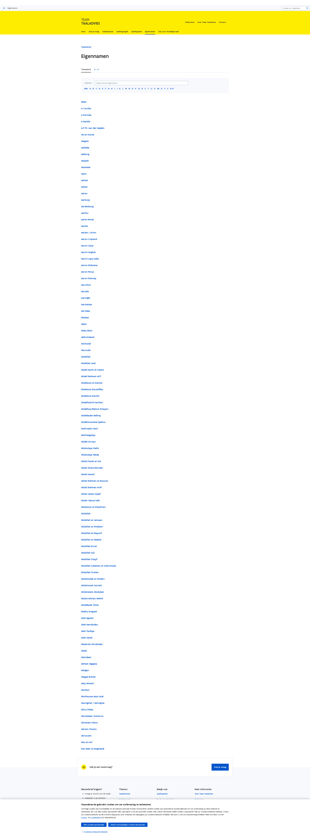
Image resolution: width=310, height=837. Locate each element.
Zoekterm (88, 83)
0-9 (172, 88)
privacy (84, 817)
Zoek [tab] (104, 69)
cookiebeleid (96, 817)
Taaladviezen (124, 794)
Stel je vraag (220, 767)
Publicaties (189, 22)
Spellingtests (162, 794)
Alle (86, 88)
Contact (222, 22)
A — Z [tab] (96, 69)
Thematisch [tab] (86, 69)
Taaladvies (86, 47)
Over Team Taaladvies (206, 22)
